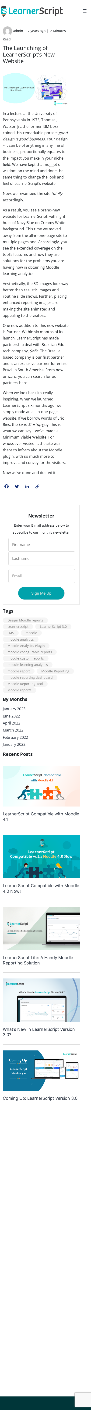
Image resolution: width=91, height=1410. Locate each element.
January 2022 (14, 744)
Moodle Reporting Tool (25, 684)
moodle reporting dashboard (30, 677)
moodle (31, 633)
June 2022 (11, 716)
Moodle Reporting (55, 671)
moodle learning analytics (27, 664)
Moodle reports (19, 690)
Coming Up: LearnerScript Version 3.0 (40, 1098)
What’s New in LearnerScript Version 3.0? (39, 1032)
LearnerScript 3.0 (53, 626)
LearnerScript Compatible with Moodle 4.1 (41, 816)
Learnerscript (17, 626)
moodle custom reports (25, 658)
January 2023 (14, 708)
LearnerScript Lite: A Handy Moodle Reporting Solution (38, 960)
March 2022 (13, 730)
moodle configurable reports (29, 652)
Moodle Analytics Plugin (26, 645)
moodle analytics (20, 639)
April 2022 (11, 723)
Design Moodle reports (25, 620)
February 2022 (15, 737)
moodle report (18, 671)
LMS (10, 633)
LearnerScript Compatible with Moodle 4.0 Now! (41, 888)
